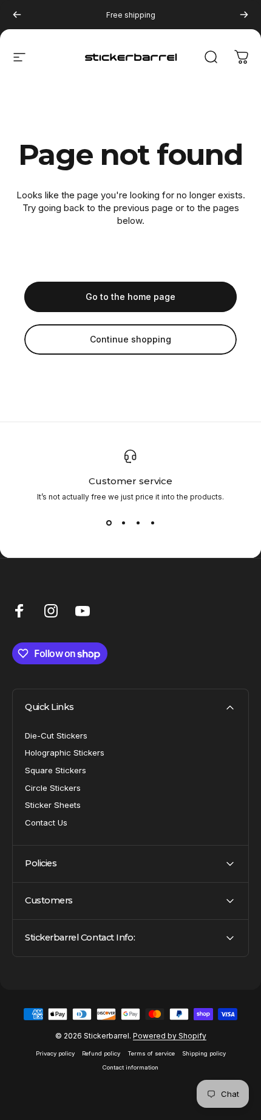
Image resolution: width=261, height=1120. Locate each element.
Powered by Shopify (169, 1035)
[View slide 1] (108, 523)
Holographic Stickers (64, 752)
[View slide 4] (152, 523)
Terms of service (151, 1053)
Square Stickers (55, 770)
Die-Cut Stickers (56, 735)
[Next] (244, 14)
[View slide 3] (137, 523)
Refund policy (101, 1053)
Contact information (130, 1067)
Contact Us (46, 822)
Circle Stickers (53, 788)
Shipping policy (204, 1053)
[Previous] (17, 14)
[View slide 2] (123, 523)
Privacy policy (55, 1053)
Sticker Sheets (53, 805)
